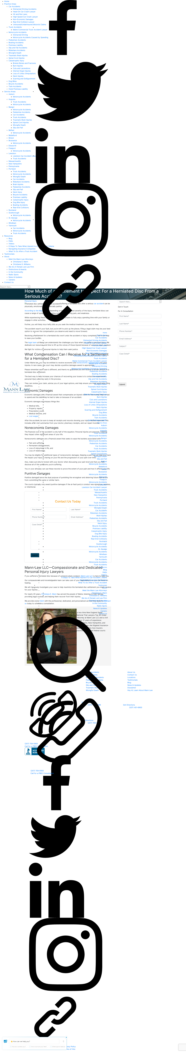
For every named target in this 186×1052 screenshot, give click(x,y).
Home (105, 333)
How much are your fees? (39, 1046)
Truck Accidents (100, 358)
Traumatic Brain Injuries (97, 387)
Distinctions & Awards (98, 601)
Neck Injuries (101, 407)
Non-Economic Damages (97, 351)
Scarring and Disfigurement (96, 410)
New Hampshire (100, 495)
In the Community (99, 603)
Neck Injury (102, 523)
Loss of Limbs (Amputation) (95, 405)
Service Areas (102, 423)
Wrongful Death (100, 384)
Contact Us (103, 614)
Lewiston (103, 485)
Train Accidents (100, 418)
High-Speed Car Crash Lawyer (94, 348)
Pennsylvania (101, 497)
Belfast (104, 461)
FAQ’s (105, 572)
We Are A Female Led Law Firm (94, 598)
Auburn (104, 425)
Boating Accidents (99, 374)
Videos (104, 575)
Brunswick (103, 472)
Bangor (104, 438)
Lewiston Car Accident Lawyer (94, 487)
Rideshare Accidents (98, 381)
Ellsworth (103, 477)
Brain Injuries (102, 516)
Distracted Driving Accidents (95, 340)
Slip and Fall (102, 459)
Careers (104, 611)
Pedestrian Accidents (98, 371)
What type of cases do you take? (62, 1046)
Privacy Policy (70, 1046)
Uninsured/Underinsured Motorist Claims (90, 356)
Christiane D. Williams (98, 595)
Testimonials (102, 585)
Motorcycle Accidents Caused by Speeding (89, 369)
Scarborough (101, 544)
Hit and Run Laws (100, 345)
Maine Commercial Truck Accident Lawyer (89, 361)
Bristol (104, 469)
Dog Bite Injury (101, 534)
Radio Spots (102, 606)
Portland (103, 500)
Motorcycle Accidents (98, 363)
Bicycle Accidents (99, 415)
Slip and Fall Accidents (97, 379)
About (105, 588)
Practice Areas (102, 335)
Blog (105, 570)
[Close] (66, 1037)
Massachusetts (101, 492)
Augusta (103, 430)
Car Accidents (101, 338)
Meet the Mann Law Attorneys (94, 590)
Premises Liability (100, 376)
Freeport (103, 479)
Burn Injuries (102, 397)
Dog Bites (103, 412)
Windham (103, 554)
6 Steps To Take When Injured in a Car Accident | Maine (84, 577)
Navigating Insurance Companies (93, 580)
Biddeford (103, 467)
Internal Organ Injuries (98, 402)
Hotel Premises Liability (97, 420)
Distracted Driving (99, 366)
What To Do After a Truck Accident (92, 583)
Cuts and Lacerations (98, 400)
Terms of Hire (69, 1049)
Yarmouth (103, 557)
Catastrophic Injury (99, 392)
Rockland (103, 541)
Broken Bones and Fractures (95, 394)
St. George (102, 549)
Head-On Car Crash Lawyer (95, 343)
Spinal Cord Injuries (99, 389)
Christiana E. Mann (99, 593)
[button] (5, 1041)
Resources (103, 567)
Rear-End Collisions (99, 539)
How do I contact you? (19, 1046)
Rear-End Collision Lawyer (96, 353)
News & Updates (100, 608)
